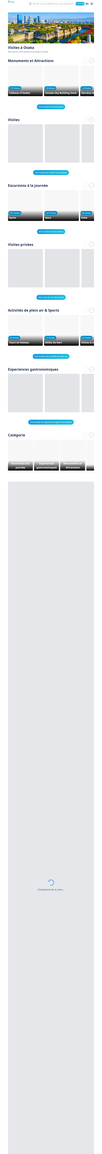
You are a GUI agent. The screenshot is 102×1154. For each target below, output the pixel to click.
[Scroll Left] (85, 60)
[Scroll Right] (91, 60)
